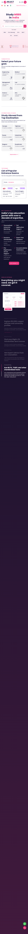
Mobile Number (6, 127)
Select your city (7, 138)
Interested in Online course (11, 147)
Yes (5, 145)
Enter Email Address (8, 121)
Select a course (7, 132)
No (9, 145)
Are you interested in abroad (11, 143)
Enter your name (7, 116)
